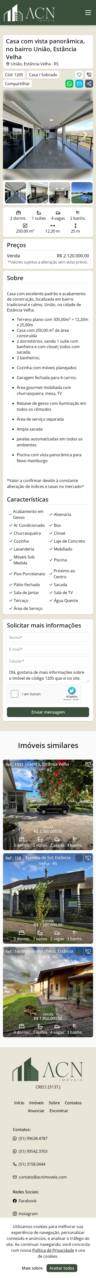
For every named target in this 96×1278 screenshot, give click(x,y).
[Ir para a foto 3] (82, 192)
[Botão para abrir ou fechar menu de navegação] (88, 12)
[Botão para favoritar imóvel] (79, 75)
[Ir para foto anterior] (11, 135)
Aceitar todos (61, 1268)
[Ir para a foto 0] (15, 192)
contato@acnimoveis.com (43, 1177)
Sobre (54, 1103)
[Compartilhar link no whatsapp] (69, 84)
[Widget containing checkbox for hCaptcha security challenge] (44, 693)
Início (19, 1103)
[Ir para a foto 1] (37, 192)
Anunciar (36, 1110)
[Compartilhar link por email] (79, 84)
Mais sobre (32, 1268)
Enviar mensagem (48, 712)
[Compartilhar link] (89, 84)
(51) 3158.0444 (32, 1164)
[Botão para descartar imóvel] (89, 75)
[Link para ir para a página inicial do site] (29, 12)
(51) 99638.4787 (33, 1138)
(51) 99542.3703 (33, 1151)
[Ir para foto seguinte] (85, 135)
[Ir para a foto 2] (59, 192)
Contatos (73, 1103)
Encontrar (58, 1110)
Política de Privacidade (53, 1250)
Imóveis (36, 1103)
